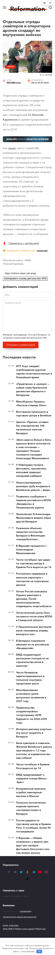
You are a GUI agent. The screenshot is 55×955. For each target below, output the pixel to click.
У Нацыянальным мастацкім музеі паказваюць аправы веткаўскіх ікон (33, 630)
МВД (28, 260)
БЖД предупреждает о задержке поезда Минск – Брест (32, 778)
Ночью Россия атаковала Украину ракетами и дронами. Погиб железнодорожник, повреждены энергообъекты (34, 599)
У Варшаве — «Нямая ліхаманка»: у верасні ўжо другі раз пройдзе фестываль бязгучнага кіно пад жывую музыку (33, 845)
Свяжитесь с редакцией (23, 243)
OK (39, 951)
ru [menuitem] (44, 3)
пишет (12, 148)
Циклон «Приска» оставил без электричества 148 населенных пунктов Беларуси (32, 428)
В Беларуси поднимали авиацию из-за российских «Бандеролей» (32, 644)
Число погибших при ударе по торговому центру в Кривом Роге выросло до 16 (33, 563)
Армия (10, 67)
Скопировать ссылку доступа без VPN (25, 278)
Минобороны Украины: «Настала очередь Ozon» (31, 403)
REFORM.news (14, 83)
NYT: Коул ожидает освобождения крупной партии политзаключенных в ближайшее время (34, 372)
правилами (25, 911)
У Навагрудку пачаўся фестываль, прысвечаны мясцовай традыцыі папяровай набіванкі (31, 470)
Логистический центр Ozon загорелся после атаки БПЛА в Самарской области (34, 616)
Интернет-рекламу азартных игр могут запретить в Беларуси (34, 733)
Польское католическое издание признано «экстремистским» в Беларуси (31, 808)
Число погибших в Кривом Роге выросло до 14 (33, 766)
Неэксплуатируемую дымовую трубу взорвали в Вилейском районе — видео (33, 486)
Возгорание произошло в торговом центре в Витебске (33, 413)
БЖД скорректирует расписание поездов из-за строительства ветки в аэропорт (32, 660)
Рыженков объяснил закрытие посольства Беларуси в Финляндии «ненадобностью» (30, 534)
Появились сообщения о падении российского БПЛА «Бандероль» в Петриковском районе (33, 502)
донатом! (42, 250)
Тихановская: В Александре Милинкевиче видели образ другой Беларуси (33, 518)
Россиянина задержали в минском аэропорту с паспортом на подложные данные (32, 579)
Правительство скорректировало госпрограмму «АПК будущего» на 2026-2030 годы (31, 715)
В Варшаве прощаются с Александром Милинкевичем (31, 549)
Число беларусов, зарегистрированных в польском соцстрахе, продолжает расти (30, 678)
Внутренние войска (13, 260)
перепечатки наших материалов (19, 916)
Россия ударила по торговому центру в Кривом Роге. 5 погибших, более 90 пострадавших (33, 826)
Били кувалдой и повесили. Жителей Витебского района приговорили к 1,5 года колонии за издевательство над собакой (34, 750)
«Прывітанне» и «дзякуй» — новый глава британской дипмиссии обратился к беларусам (32, 389)
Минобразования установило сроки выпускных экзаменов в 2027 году (31, 696)
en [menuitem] (50, 3)
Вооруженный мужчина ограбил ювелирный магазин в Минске (31, 792)
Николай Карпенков (13, 264)
